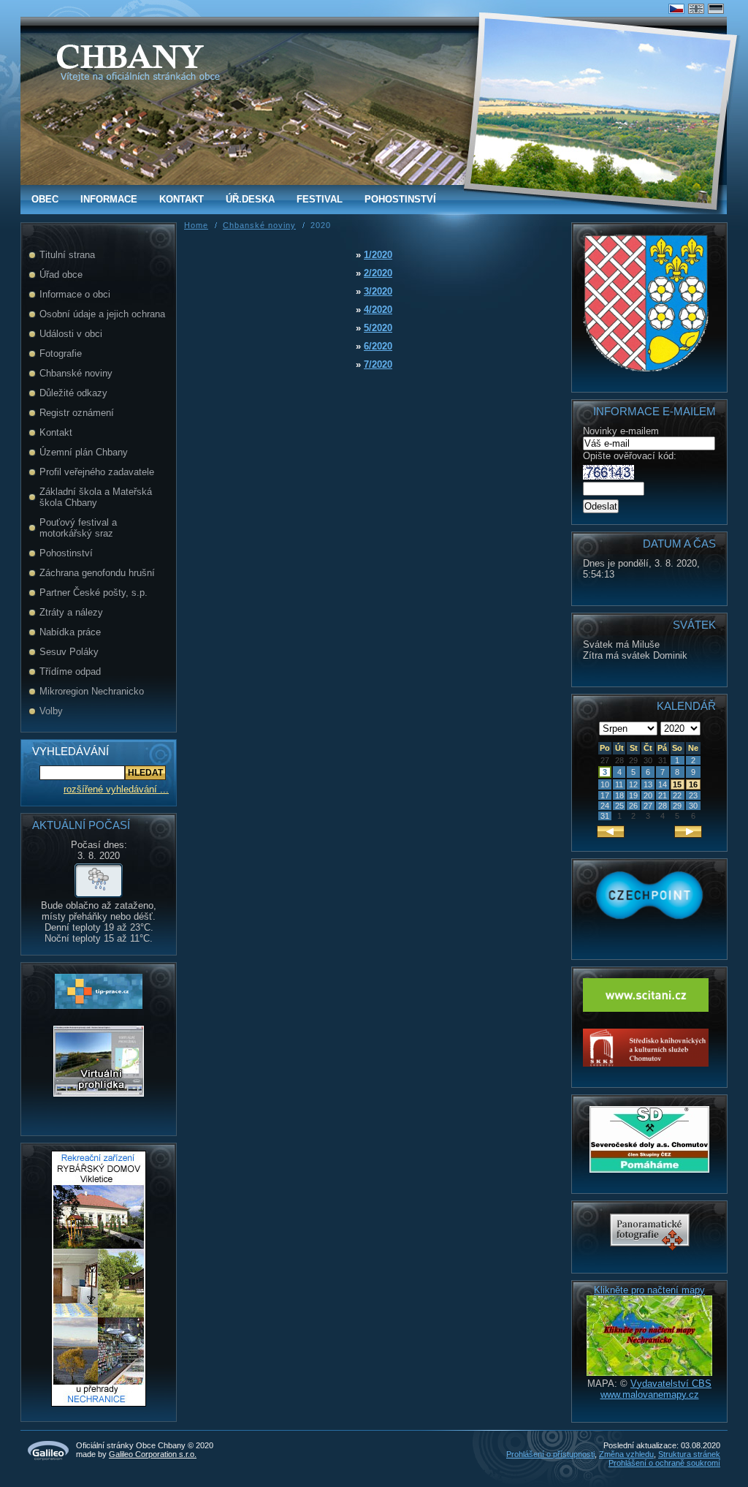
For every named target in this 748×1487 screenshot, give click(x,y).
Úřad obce (61, 274)
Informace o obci (74, 294)
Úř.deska (250, 199)
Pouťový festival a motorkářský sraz (78, 528)
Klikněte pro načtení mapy (649, 1289)
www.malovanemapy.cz (649, 1394)
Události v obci (70, 333)
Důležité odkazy (73, 392)
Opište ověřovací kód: (629, 455)
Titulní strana (67, 254)
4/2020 (378, 309)
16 (693, 784)
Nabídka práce (70, 632)
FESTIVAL (320, 199)
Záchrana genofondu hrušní (97, 572)
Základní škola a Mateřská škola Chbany (95, 497)
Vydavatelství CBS (670, 1383)
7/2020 (378, 364)
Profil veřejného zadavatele (96, 471)
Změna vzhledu (626, 1454)
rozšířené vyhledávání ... (116, 789)
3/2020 (378, 291)
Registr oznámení (76, 412)
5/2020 (378, 327)
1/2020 (378, 254)
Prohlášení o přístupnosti (550, 1454)
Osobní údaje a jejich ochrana (102, 314)
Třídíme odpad (70, 671)
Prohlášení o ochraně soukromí (664, 1462)
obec (44, 199)
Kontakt (181, 199)
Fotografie (60, 353)
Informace (108, 199)
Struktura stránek (689, 1454)
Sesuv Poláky (69, 651)
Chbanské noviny (75, 373)
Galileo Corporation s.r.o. (152, 1454)
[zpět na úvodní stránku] (130, 57)
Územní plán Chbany (83, 452)
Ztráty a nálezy (71, 612)
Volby (51, 710)
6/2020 (378, 346)
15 (677, 784)
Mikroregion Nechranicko (91, 691)
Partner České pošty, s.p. (93, 592)
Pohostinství (400, 199)
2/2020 (378, 273)
